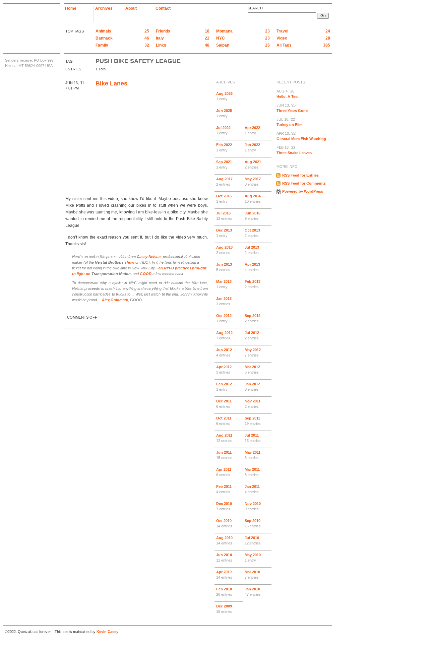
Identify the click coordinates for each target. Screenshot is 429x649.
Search (255, 8)
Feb (224, 147)
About (131, 8)
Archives (104, 8)
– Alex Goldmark (113, 300)
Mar (224, 284)
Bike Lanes (111, 83)
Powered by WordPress (302, 191)
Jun (224, 113)
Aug (224, 96)
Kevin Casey (107, 632)
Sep (224, 164)
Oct (224, 198)
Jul (223, 130)
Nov (252, 403)
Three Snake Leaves (294, 150)
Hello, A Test (288, 94)
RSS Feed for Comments (304, 183)
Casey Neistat (149, 257)
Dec (224, 233)
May (253, 181)
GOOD (145, 274)
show (114, 262)
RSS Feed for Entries (300, 175)
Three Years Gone (292, 108)
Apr (252, 130)
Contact (163, 8)
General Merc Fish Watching (301, 136)
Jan (252, 147)
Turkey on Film (290, 122)
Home (70, 8)
